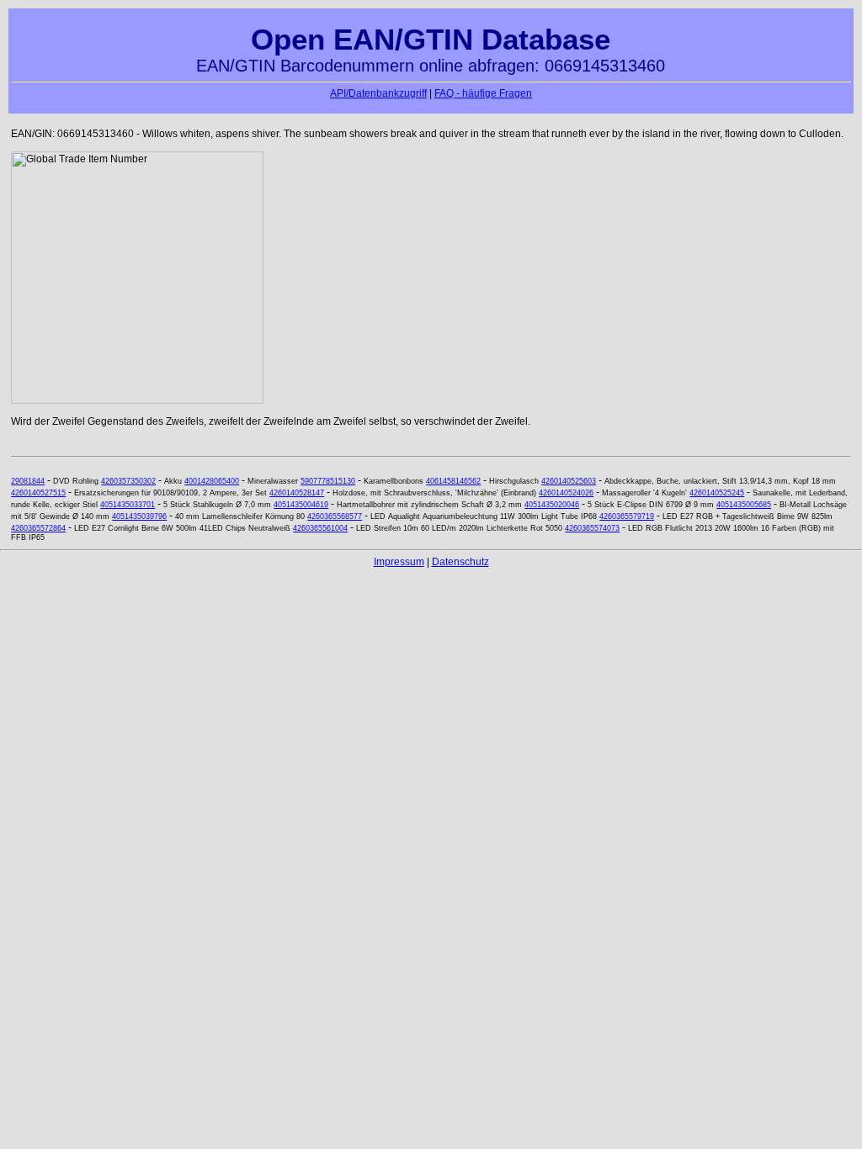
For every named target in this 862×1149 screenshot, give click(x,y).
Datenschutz (460, 562)
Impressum (399, 562)
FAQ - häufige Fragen (483, 93)
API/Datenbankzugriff (378, 93)
